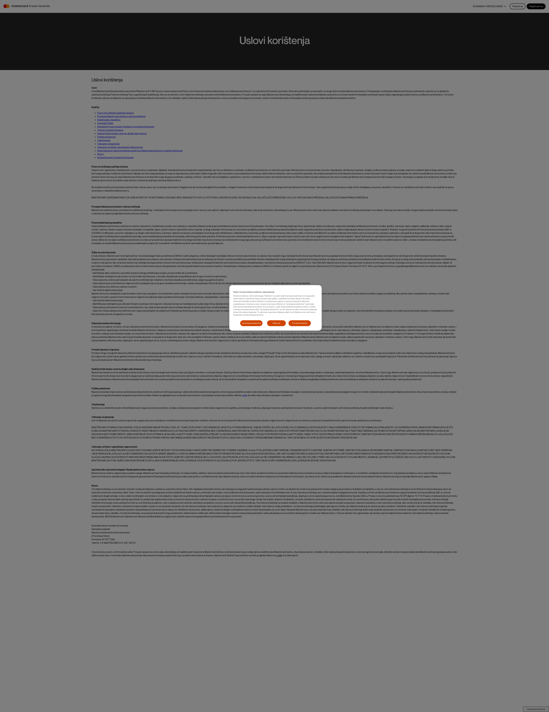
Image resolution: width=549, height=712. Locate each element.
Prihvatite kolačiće (299, 323)
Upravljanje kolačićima (251, 323)
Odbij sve (276, 323)
